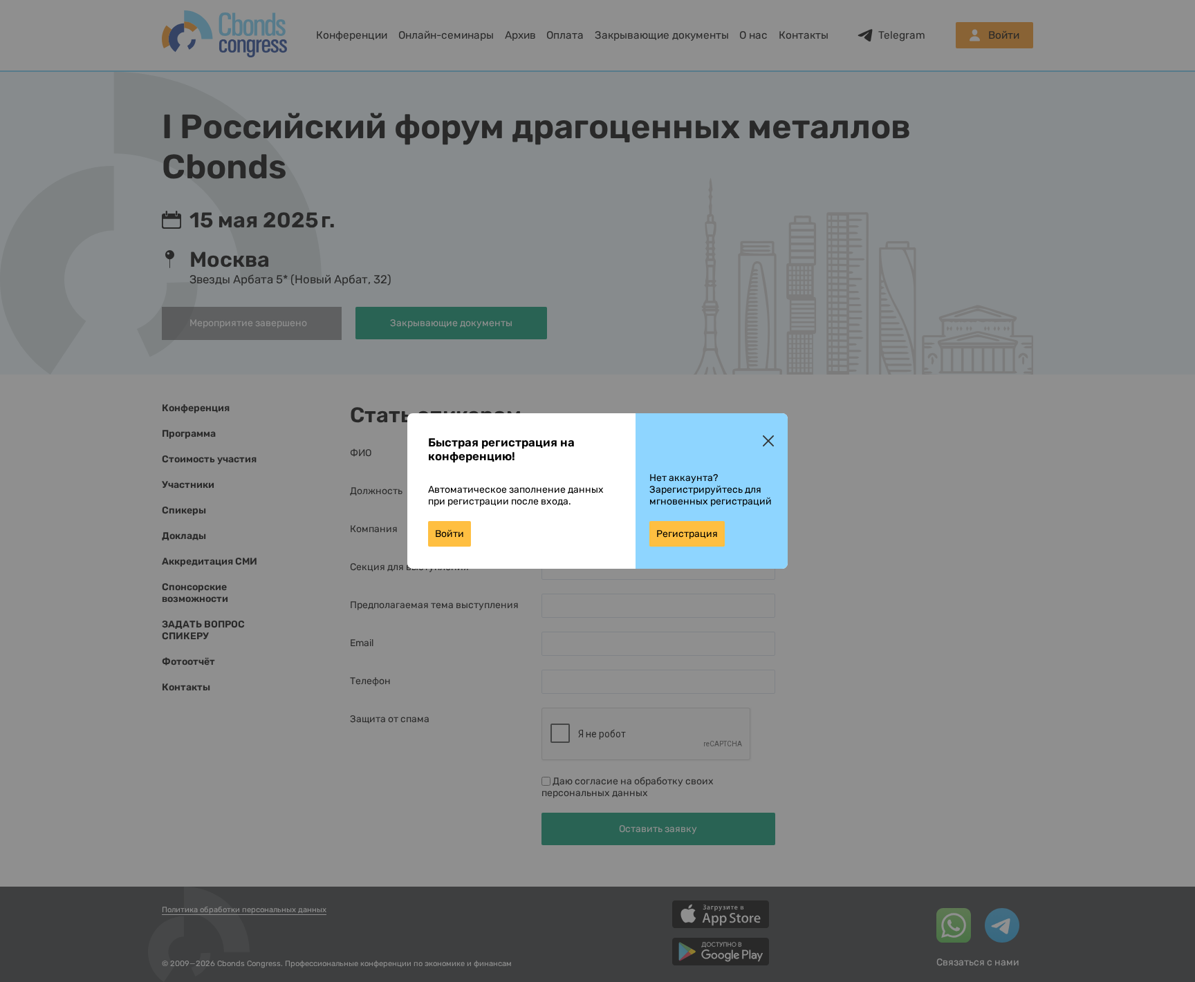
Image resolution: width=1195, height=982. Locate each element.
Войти (449, 534)
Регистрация (687, 534)
